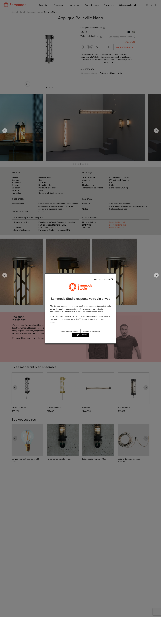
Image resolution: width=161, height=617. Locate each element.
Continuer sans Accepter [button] (70, 331)
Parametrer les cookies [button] (91, 331)
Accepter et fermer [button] (80, 335)
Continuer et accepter (102, 279)
